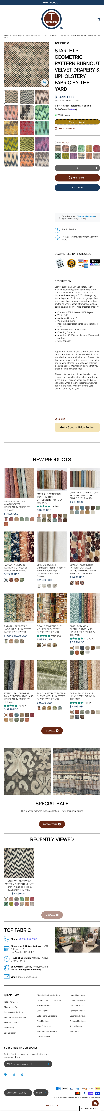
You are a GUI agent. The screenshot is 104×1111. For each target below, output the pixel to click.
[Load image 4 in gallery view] (11, 112)
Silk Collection (10, 1033)
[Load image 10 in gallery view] (11, 144)
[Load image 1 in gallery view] (11, 97)
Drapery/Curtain (77, 1005)
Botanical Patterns (77, 1021)
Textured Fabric (44, 1005)
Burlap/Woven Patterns (47, 1031)
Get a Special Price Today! (77, 427)
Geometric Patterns (78, 1016)
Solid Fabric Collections (47, 1016)
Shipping (58, 100)
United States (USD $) (16, 1093)
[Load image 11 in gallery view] (27, 144)
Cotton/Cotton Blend (78, 1000)
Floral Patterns (43, 1021)
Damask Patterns (77, 1011)
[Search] (93, 19)
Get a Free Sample (77, 122)
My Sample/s (91, 1109)
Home (6, 36)
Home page (17, 36)
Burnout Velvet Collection (15, 1017)
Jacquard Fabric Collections (49, 1000)
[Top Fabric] (52, 19)
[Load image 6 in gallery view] (42, 112)
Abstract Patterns (11, 1022)
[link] (52, 915)
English (39, 1093)
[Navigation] (5, 19)
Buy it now (77, 187)
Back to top (52, 1105)
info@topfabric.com (28, 977)
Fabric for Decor (11, 1002)
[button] (76, 419)
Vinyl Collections (44, 1026)
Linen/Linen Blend (77, 995)
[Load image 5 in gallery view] (27, 112)
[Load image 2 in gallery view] (27, 97)
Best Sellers (9, 1028)
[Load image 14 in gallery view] (27, 159)
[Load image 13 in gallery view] (11, 159)
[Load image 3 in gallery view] (42, 97)
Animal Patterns (76, 1026)
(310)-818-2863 (29, 939)
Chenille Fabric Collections (48, 995)
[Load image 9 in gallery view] (42, 128)
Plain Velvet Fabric (12, 1007)
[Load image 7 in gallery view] (11, 128)
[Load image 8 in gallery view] (27, 128)
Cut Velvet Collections (13, 1012)
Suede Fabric (42, 1011)
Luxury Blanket (43, 1036)
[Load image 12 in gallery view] (42, 144)
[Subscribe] (48, 1064)
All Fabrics (74, 1031)
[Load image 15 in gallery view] (42, 159)
